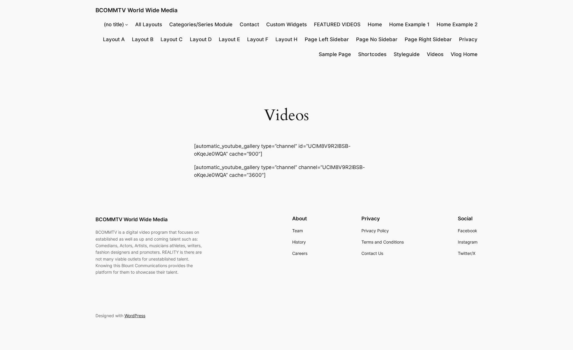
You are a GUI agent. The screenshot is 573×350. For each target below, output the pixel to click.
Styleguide (407, 54)
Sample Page (335, 54)
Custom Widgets (286, 24)
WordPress (134, 315)
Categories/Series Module (200, 24)
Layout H (286, 39)
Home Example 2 (457, 24)
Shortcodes (372, 54)
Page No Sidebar (377, 39)
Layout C (172, 39)
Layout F (257, 39)
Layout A (114, 39)
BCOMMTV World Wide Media (137, 10)
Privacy (468, 39)
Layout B (142, 39)
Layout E (229, 39)
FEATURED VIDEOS (337, 24)
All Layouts (148, 24)
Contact (249, 24)
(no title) (114, 24)
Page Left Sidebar (327, 39)
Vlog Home (464, 54)
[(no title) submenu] (126, 24)
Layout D (201, 39)
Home (375, 24)
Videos (435, 54)
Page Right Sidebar (428, 39)
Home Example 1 (409, 24)
